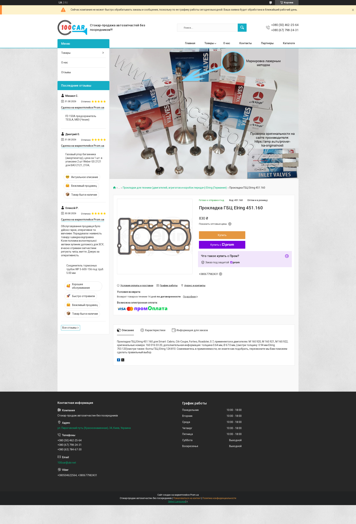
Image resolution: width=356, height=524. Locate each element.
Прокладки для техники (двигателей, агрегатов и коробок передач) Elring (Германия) (175, 187)
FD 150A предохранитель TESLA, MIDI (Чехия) (80, 118)
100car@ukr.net (66, 462)
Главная (190, 43)
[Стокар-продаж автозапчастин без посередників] (72, 27)
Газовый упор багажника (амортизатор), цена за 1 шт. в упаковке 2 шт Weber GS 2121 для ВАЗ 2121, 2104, (83, 160)
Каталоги (289, 43)
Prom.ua (194, 495)
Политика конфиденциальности (219, 498)
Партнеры (267, 43)
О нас (226, 43)
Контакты (245, 43)
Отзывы (66, 72)
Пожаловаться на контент (187, 498)
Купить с (215, 244)
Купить (222, 235)
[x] (122, 360)
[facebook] (118, 360)
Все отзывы (69, 327)
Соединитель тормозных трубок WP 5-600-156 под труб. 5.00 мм (85, 269)
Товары (209, 43)
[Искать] (242, 28)
